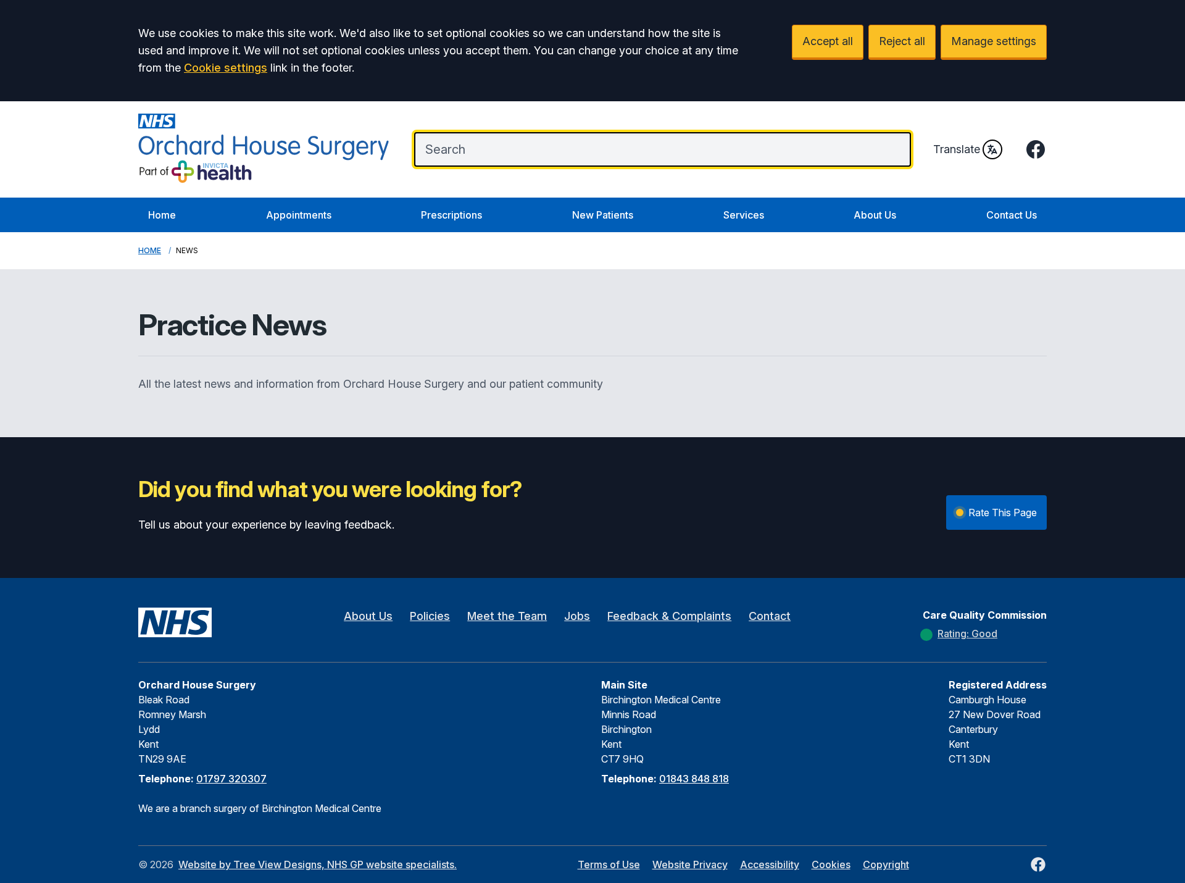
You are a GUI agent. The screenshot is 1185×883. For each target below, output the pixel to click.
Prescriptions (451, 215)
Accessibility (769, 864)
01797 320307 (231, 778)
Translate (956, 149)
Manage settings (993, 41)
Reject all (902, 41)
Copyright (886, 864)
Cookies (831, 864)
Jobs (577, 615)
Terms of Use (609, 864)
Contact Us (1011, 215)
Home (162, 215)
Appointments (298, 215)
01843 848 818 (694, 778)
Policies (430, 615)
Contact (770, 615)
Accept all (827, 41)
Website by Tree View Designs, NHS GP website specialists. (317, 864)
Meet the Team (507, 615)
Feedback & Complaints (669, 615)
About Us (875, 215)
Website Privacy (690, 864)
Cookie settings (225, 67)
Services (743, 215)
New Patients (602, 215)
